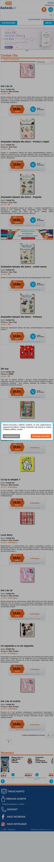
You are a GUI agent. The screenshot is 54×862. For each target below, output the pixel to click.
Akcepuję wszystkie (41, 436)
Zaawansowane (11, 436)
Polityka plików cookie (13, 429)
